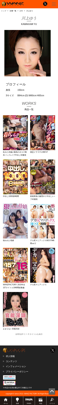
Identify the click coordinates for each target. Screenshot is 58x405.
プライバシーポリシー (17, 371)
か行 (21, 11)
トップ (3, 11)
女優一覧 (13, 11)
